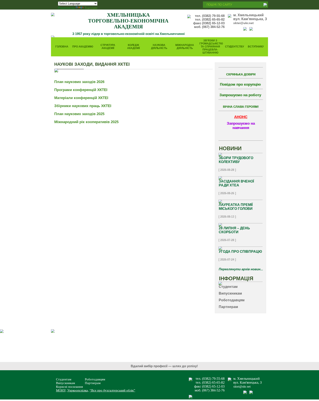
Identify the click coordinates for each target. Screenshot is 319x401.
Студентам (63, 379)
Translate (90, 8)
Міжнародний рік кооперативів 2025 (87, 122)
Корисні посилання (69, 386)
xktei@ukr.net (243, 23)
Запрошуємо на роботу (240, 95)
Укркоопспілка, (78, 390)
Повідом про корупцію (240, 84)
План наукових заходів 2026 (79, 82)
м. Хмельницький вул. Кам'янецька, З (250, 17)
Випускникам (65, 383)
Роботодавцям (95, 379)
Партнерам (93, 383)
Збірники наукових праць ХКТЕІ (82, 106)
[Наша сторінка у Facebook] (245, 29)
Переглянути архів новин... (241, 269)
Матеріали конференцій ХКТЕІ (81, 98)
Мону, (61, 390)
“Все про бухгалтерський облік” (112, 390)
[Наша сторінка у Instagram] (251, 29)
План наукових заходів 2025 (79, 114)
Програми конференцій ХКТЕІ (80, 90)
